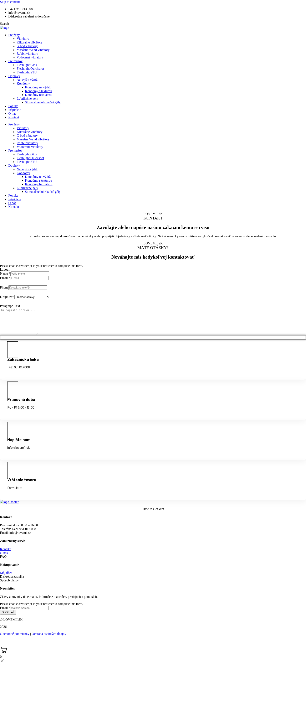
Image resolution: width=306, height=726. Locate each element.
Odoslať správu (153, 337)
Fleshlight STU (27, 72)
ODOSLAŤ (8, 612)
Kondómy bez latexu (38, 95)
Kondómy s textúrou (38, 91)
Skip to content (10, 2)
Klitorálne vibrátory (29, 42)
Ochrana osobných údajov (49, 634)
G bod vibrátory (27, 46)
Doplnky (14, 76)
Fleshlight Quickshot (30, 68)
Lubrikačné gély (27, 98)
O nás (12, 113)
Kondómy (23, 83)
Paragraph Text (10, 306)
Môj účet (6, 573)
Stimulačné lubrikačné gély (43, 102)
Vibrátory (23, 38)
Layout (4, 269)
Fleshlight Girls (27, 65)
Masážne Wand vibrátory (33, 50)
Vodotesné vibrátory (30, 57)
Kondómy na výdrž (38, 87)
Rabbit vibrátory (27, 53)
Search (4, 23)
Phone (4, 287)
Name (5, 273)
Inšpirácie (14, 110)
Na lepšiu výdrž (27, 80)
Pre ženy (14, 35)
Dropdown (7, 297)
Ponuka (13, 106)
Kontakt (13, 117)
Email (5, 278)
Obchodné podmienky (14, 634)
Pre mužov (15, 61)
